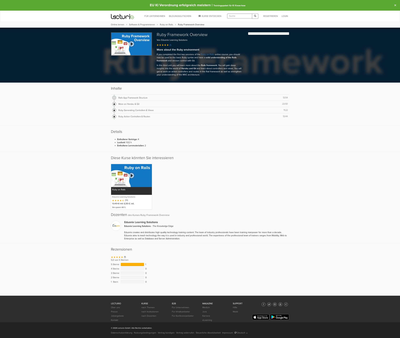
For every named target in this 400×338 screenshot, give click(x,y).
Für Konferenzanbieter (183, 316)
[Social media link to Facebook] (263, 304)
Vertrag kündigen (166, 332)
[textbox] (239, 16)
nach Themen (148, 307)
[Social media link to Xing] (286, 304)
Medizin (206, 307)
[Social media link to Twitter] (269, 304)
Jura (204, 311)
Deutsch (241, 332)
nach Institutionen (150, 311)
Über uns (115, 307)
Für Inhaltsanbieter (181, 311)
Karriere (206, 316)
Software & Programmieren (142, 24)
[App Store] (260, 317)
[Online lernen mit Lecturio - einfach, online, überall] (122, 16)
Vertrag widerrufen (185, 332)
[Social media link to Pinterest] (275, 304)
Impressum (227, 332)
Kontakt (114, 320)
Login (285, 16)
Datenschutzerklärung (121, 332)
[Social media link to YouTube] (280, 304)
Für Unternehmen (180, 307)
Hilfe (235, 307)
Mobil (235, 311)
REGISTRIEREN (270, 16)
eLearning (207, 320)
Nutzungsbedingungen (145, 332)
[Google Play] (279, 317)
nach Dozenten (148, 316)
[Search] (255, 16)
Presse (114, 311)
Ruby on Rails (166, 24)
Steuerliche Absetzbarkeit (208, 332)
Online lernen (117, 24)
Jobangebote (117, 316)
